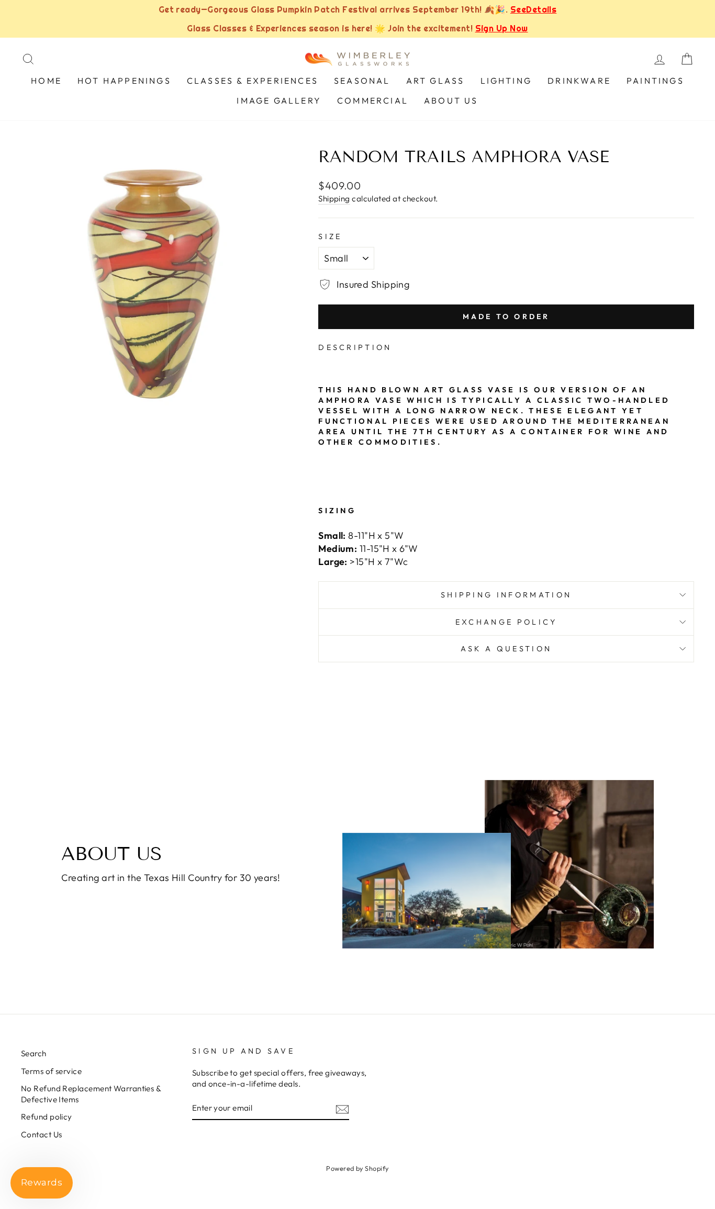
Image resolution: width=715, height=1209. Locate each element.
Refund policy (46, 1117)
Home (46, 80)
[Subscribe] (342, 1109)
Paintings (655, 80)
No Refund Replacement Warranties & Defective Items (91, 1093)
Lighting (506, 80)
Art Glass (435, 80)
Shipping (334, 199)
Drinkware (579, 80)
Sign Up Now (501, 28)
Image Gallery (279, 100)
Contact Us (41, 1134)
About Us (451, 100)
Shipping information (506, 595)
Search (34, 1053)
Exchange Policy (506, 622)
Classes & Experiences (252, 80)
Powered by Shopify (357, 1168)
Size (330, 236)
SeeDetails (533, 9)
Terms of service (51, 1071)
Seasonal (362, 80)
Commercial (372, 100)
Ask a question (506, 648)
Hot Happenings (124, 80)
